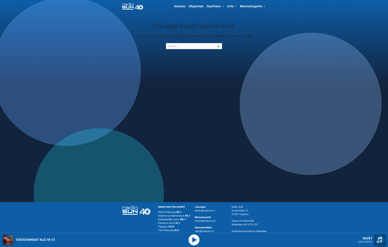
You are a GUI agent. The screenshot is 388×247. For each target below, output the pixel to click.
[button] (215, 6)
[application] (222, 6)
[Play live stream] (194, 240)
